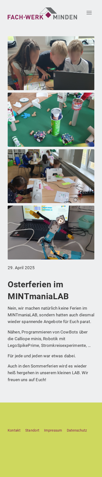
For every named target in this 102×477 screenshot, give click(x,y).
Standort (32, 430)
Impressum (53, 430)
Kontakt (14, 430)
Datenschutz (77, 430)
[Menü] (87, 12)
